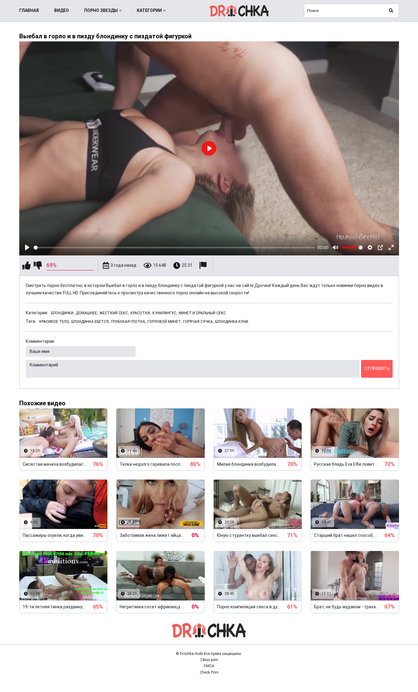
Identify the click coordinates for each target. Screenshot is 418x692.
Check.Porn (209, 672)
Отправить (377, 368)
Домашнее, (87, 313)
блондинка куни (231, 321)
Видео (61, 10)
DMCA (209, 666)
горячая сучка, (198, 321)
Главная (29, 10)
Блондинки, (62, 313)
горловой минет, (164, 321)
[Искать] (391, 10)
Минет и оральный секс (202, 313)
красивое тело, (54, 321)
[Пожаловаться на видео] (204, 265)
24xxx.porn (209, 660)
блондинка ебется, (90, 321)
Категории (149, 10)
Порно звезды (101, 10)
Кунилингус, (164, 313)
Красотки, (140, 313)
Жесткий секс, (114, 313)
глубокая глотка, (128, 321)
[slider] (174, 247)
